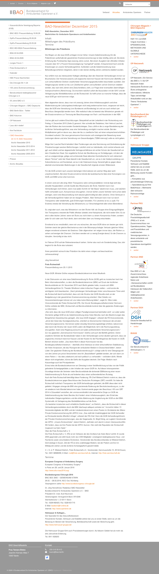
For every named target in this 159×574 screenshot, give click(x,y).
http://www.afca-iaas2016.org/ (57, 470)
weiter (136, 56)
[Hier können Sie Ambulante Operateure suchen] (119, 2)
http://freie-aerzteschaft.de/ (109, 453)
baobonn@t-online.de (59, 505)
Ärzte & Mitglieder (32, 3)
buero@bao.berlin (56, 552)
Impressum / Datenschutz (62, 570)
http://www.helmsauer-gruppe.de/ (58, 524)
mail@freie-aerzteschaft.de (79, 453)
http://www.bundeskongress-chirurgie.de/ (78, 483)
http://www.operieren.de (61, 508)
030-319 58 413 (55, 549)
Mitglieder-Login (45, 3)
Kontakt (12, 3)
